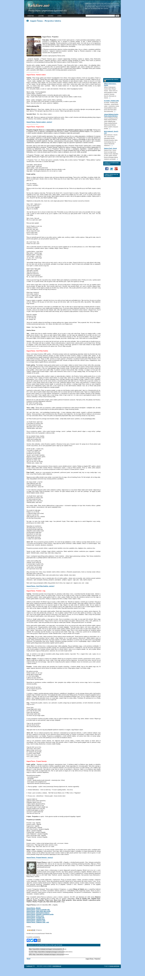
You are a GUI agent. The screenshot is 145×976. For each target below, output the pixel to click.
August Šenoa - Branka (34, 908)
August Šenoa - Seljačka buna (36, 919)
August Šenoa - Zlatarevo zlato (36, 920)
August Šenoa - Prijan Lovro (35, 916)
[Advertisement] (62, 29)
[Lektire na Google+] (116, 166)
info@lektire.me (57, 966)
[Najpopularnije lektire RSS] (105, 79)
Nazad (28, 958)
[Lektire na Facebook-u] (107, 167)
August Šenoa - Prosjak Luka (35, 917)
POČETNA (31, 16)
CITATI (59, 16)
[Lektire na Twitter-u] (111, 167)
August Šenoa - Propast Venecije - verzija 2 (40, 857)
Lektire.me (29, 966)
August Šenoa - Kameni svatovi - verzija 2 (39, 122)
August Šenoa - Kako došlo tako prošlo (39, 911)
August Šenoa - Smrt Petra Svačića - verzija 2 (40, 586)
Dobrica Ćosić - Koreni (110, 148)
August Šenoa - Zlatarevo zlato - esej (38, 922)
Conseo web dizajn (114, 966)
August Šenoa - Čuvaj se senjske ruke (38, 909)
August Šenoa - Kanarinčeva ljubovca (38, 912)
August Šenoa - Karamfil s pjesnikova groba (40, 914)
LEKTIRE (41, 16)
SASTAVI (50, 16)
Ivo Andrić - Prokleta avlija (111, 100)
